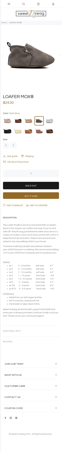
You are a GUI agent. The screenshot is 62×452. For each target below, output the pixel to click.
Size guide (12, 156)
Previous (3, 56)
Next (59, 56)
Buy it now (31, 196)
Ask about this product (18, 162)
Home (4, 23)
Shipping (29, 156)
